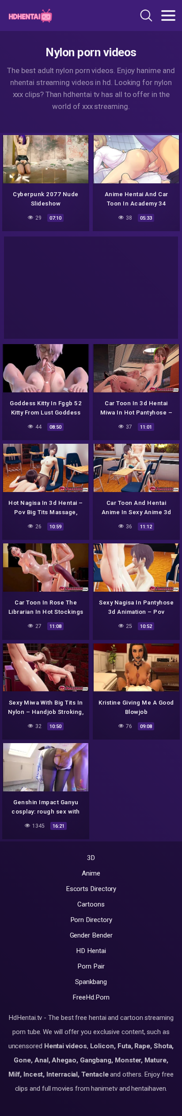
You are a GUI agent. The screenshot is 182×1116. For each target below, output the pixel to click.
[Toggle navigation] (168, 15)
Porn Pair (90, 966)
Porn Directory (91, 920)
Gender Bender (91, 935)
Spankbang (90, 982)
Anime (91, 873)
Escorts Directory (91, 889)
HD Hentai (91, 951)
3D (91, 858)
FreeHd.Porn (90, 997)
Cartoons (90, 904)
